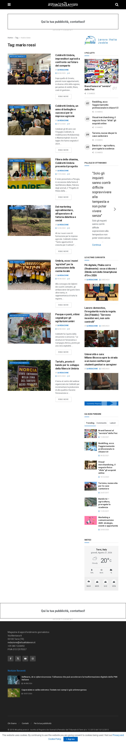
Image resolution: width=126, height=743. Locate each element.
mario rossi (25, 38)
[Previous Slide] (88, 204)
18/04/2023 (61, 279)
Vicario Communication (42, 724)
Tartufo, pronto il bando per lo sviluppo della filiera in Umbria (67, 365)
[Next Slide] (115, 204)
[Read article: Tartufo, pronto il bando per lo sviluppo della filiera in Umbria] (29, 375)
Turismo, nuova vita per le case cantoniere (108, 476)
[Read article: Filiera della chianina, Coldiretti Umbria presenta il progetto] (29, 173)
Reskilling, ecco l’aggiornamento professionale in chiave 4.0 (105, 105)
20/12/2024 (61, 124)
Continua (103, 235)
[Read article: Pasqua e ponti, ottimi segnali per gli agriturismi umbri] (29, 328)
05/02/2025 (61, 73)
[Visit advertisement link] (101, 40)
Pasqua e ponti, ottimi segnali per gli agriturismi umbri (67, 318)
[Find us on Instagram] (33, 649)
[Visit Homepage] (63, 5)
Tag (16, 38)
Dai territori (17, 107)
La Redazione (63, 70)
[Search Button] (116, 4)
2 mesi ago (105, 270)
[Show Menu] (9, 4)
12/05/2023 (61, 228)
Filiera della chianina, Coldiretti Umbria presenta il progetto (66, 163)
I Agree (71, 739)
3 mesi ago (105, 359)
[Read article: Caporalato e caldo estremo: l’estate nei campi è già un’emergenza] (14, 683)
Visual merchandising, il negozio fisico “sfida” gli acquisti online (104, 120)
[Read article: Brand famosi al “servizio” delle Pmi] (101, 71)
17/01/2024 (61, 174)
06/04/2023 (61, 329)
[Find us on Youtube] (25, 649)
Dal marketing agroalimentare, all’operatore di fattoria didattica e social (65, 213)
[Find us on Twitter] (18, 649)
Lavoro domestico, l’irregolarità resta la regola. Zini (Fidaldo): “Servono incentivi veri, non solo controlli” (100, 305)
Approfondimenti (19, 316)
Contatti (25, 713)
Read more (64, 96)
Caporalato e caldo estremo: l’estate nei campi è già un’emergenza (54, 680)
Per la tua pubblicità (42, 713)
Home (10, 38)
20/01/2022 (61, 376)
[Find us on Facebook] (11, 649)
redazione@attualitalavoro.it (21, 633)
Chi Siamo (12, 713)
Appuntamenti (17, 56)
